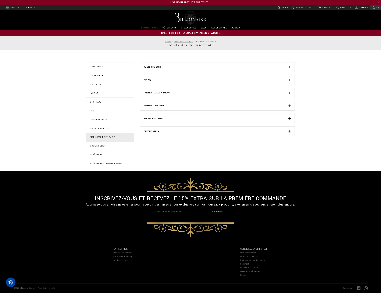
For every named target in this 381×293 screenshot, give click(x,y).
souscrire (201, 151)
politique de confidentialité (226, 187)
